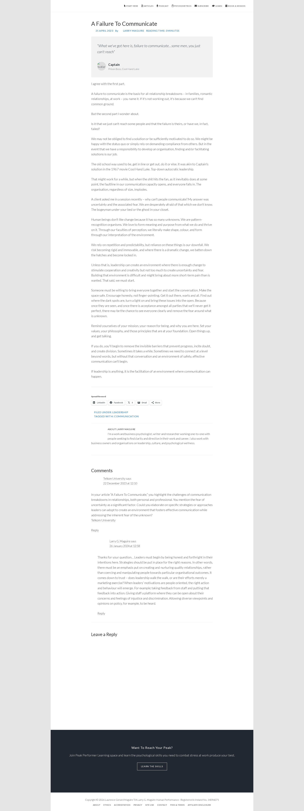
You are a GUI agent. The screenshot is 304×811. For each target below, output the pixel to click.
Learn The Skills (152, 766)
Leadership (120, 412)
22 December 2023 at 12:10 (120, 483)
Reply (95, 530)
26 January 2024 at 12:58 (125, 546)
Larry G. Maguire (120, 541)
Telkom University (114, 478)
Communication (126, 416)
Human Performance (80, 6)
